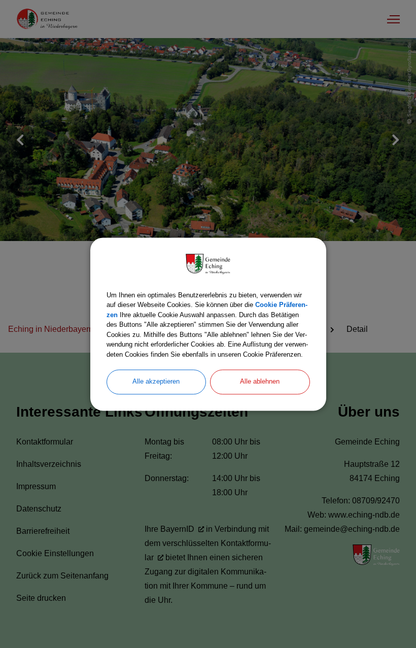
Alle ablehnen (260, 381)
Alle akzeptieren (156, 381)
